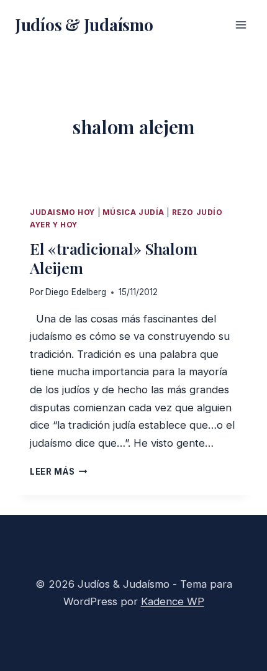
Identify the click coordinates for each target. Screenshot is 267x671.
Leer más (59, 472)
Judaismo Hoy (62, 212)
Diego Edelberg (75, 292)
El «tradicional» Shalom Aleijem (113, 258)
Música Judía (133, 212)
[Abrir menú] (240, 24)
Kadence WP (172, 601)
